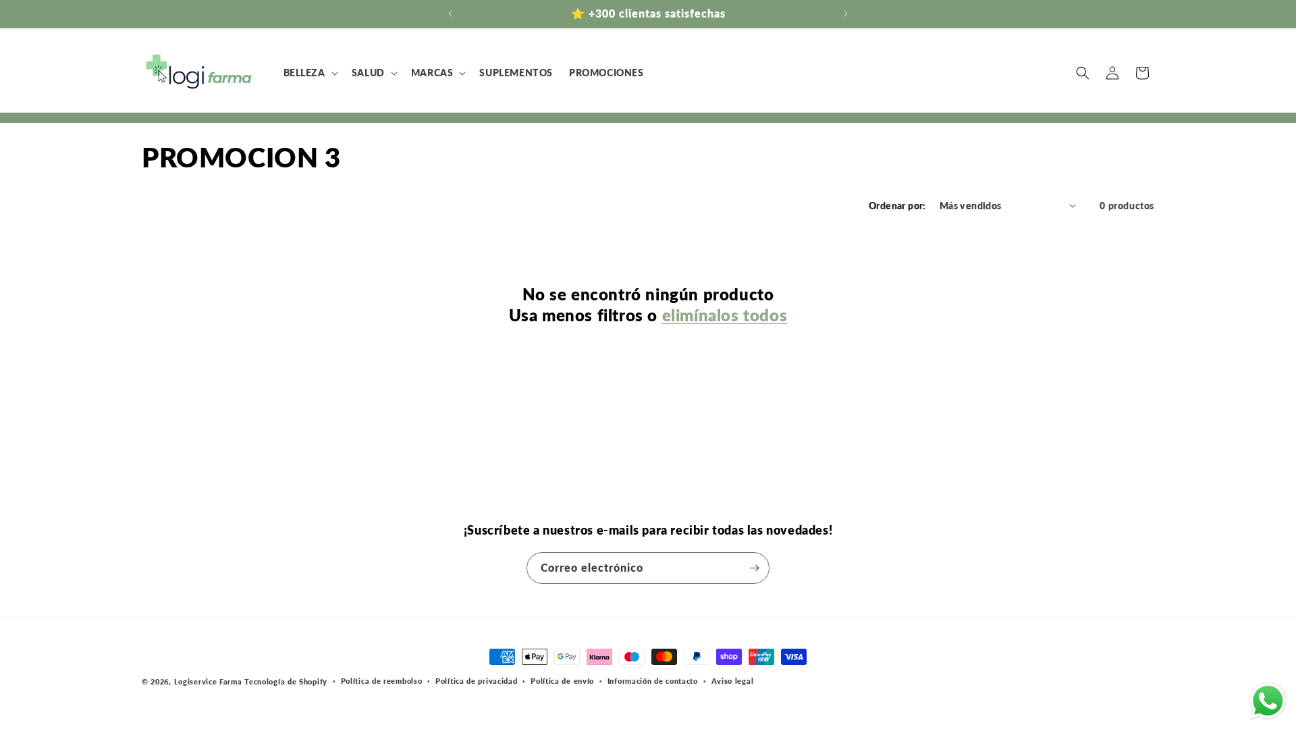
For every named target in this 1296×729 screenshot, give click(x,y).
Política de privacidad (476, 680)
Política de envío (562, 680)
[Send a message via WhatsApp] (1268, 701)
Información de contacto (653, 680)
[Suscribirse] (754, 568)
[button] (309, 73)
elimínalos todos (725, 315)
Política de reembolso (382, 680)
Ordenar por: (897, 205)
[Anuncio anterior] (450, 13)
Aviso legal (732, 680)
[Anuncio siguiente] (846, 13)
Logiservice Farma (208, 681)
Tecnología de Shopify (285, 681)
